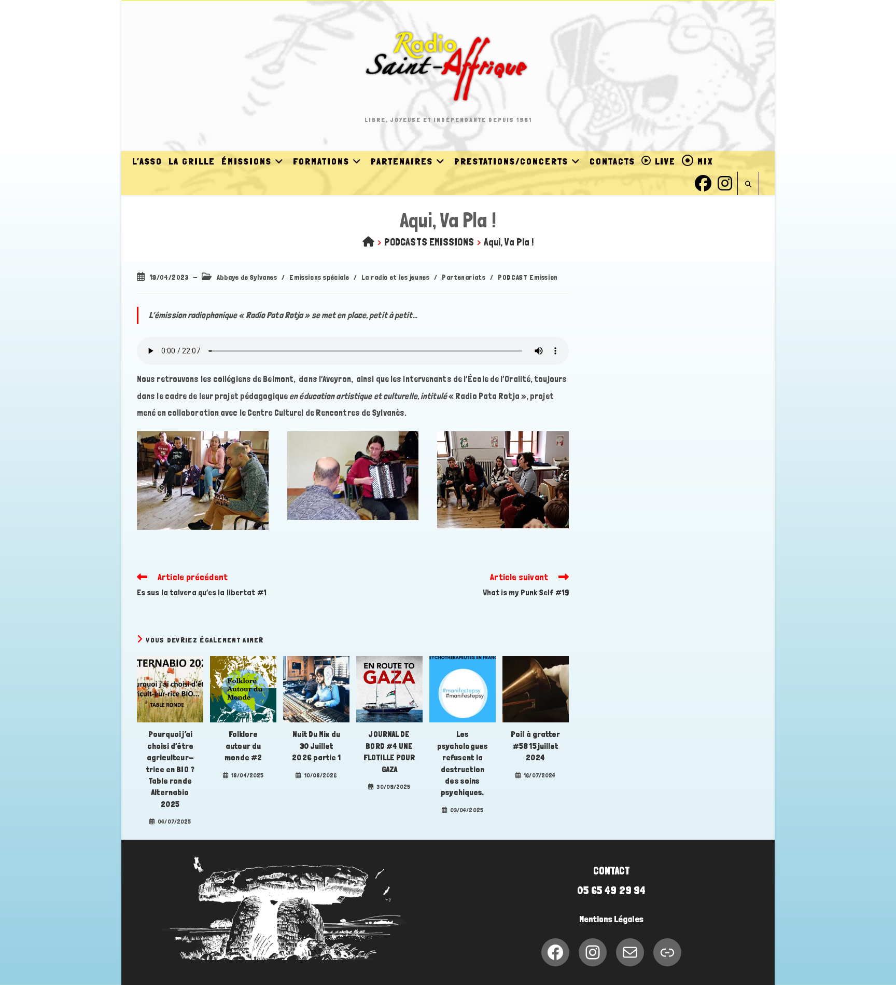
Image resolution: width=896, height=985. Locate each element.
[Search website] (748, 184)
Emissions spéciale (319, 277)
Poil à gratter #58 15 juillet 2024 (535, 745)
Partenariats (463, 277)
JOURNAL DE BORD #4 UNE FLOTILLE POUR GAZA (389, 751)
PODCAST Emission (528, 277)
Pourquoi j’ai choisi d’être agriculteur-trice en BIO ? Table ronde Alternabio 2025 (170, 769)
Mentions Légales (611, 919)
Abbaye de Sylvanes (247, 277)
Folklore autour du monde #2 (243, 745)
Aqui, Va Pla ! (509, 242)
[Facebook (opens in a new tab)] (703, 182)
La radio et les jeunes (395, 277)
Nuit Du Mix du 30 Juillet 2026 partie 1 (316, 745)
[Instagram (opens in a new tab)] (725, 182)
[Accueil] (368, 242)
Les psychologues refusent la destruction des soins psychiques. (462, 763)
